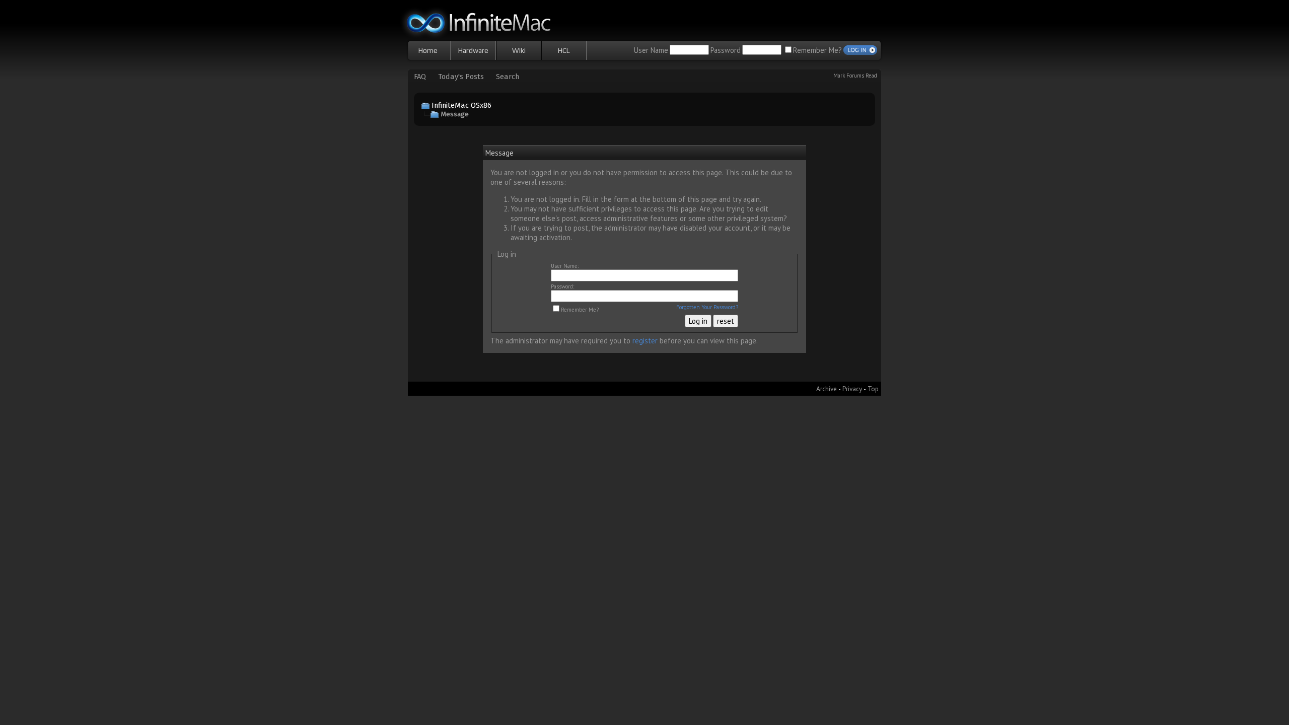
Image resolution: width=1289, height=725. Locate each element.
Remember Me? (817, 50)
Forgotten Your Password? (707, 307)
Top (873, 388)
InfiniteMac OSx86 (461, 105)
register (645, 340)
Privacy (852, 388)
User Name (651, 50)
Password (725, 50)
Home (428, 50)
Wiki (519, 50)
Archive (826, 388)
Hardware (473, 50)
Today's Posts (461, 76)
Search (507, 76)
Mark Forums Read (855, 75)
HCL (564, 50)
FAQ (420, 76)
